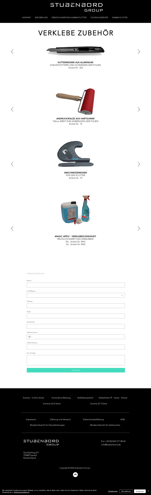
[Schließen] (148, 491)
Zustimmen (140, 491)
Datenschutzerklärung (21, 492)
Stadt (29, 312)
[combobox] (76, 295)
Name (29, 281)
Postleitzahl (30, 322)
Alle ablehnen (126, 491)
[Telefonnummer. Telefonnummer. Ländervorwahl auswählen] (30, 336)
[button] (120, 16)
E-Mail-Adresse (32, 343)
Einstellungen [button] (113, 491)
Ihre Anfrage (31, 353)
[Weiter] (139, 51)
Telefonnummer (32, 332)
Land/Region (31, 291)
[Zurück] (12, 51)
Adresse (29, 301)
